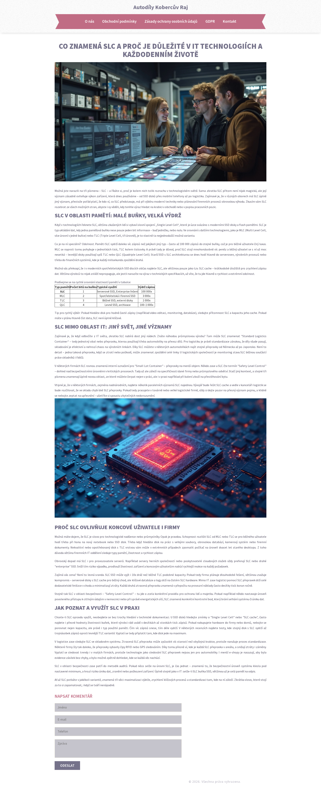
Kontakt (229, 21)
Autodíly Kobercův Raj (160, 7)
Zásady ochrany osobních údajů (171, 21)
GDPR (210, 21)
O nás (89, 21)
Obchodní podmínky (119, 21)
